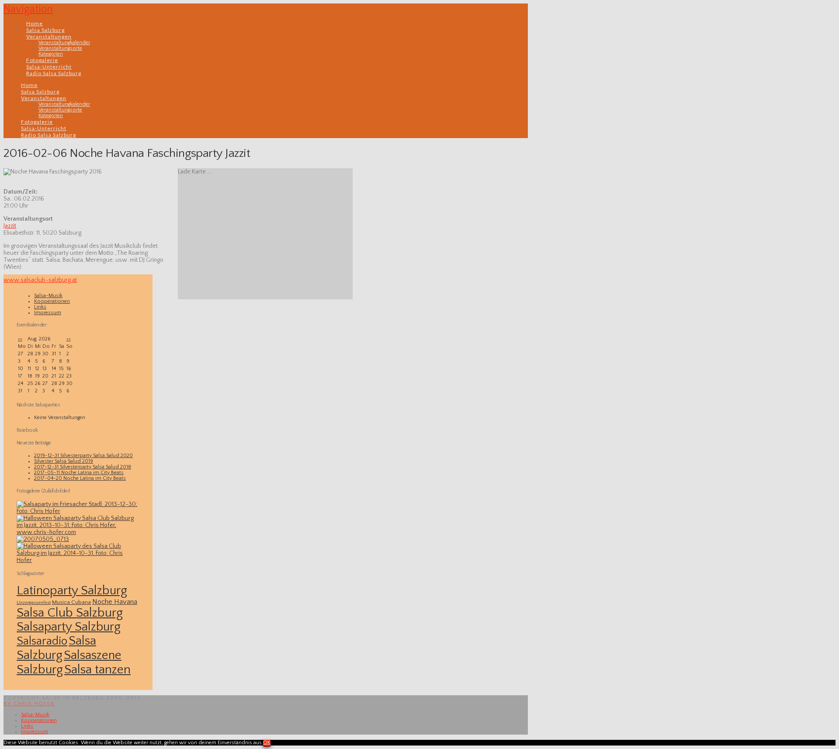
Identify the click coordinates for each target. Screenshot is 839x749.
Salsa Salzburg (56, 648)
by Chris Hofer (29, 704)
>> (68, 339)
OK (266, 743)
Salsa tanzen (97, 669)
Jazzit (9, 225)
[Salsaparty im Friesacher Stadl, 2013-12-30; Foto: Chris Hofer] (78, 511)
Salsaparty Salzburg (69, 627)
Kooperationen (52, 301)
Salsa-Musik (48, 295)
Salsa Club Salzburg (70, 613)
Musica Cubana (71, 602)
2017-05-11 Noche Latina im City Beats (79, 472)
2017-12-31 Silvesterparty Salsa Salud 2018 (82, 467)
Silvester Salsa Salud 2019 (63, 461)
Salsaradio (42, 641)
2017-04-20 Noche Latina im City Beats (80, 478)
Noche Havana (114, 602)
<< (20, 339)
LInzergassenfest (34, 602)
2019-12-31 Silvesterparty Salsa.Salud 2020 (83, 455)
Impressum (47, 313)
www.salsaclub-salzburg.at (40, 280)
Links (40, 307)
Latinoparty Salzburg (72, 590)
